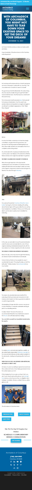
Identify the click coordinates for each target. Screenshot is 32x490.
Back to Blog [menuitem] (24, 414)
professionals (22, 264)
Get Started (16, 440)
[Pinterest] (17, 464)
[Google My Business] (21, 461)
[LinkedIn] (14, 461)
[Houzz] (11, 464)
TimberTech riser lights (22, 352)
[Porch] (14, 468)
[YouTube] (17, 461)
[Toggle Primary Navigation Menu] (27, 8)
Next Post (6, 419)
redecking (18, 170)
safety (8, 350)
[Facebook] (11, 461)
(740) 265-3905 (16, 456)
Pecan (5, 315)
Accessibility (7, 475)
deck (21, 100)
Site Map (23, 475)
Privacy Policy (16, 475)
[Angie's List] (21, 464)
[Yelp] (14, 464)
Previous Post (8, 414)
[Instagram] (17, 468)
